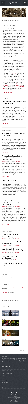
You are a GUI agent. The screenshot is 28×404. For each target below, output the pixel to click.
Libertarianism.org (6, 370)
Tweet (5, 20)
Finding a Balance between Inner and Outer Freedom (13, 134)
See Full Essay (6, 123)
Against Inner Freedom (9, 180)
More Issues (23, 350)
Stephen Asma (19, 85)
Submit (13, 20)
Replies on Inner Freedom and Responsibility (10, 236)
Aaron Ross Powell (15, 83)
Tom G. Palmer (4, 206)
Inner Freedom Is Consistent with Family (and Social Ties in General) (12, 250)
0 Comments (16, 105)
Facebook (6, 382)
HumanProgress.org (7, 373)
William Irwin (13, 73)
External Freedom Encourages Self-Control (12, 264)
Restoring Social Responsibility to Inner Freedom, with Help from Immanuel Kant (12, 158)
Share (18, 20)
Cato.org (4, 368)
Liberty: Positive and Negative (17, 287)
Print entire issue (8, 92)
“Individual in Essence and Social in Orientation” (12, 257)
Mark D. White (4, 161)
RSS (5, 387)
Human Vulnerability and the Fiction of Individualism (13, 243)
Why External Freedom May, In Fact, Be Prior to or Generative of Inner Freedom (13, 203)
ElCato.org (5, 375)
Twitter (6, 384)
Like (8, 20)
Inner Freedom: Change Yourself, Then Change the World (14, 102)
